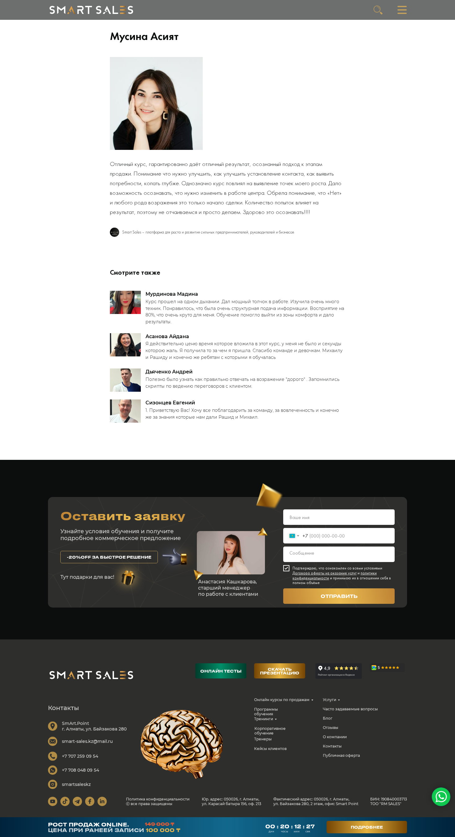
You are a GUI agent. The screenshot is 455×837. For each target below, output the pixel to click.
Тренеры (263, 739)
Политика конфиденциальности (157, 799)
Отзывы (330, 727)
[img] (91, 10)
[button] (109, 557)
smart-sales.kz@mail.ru (87, 741)
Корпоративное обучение (270, 730)
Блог (327, 718)
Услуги (329, 699)
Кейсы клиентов (270, 748)
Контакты (332, 746)
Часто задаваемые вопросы (350, 709)
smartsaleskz (76, 784)
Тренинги (263, 719)
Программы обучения (266, 711)
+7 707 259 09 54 (80, 756)
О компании (335, 737)
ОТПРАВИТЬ (339, 596)
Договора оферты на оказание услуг (324, 573)
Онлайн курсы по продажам (282, 699)
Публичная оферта (341, 755)
